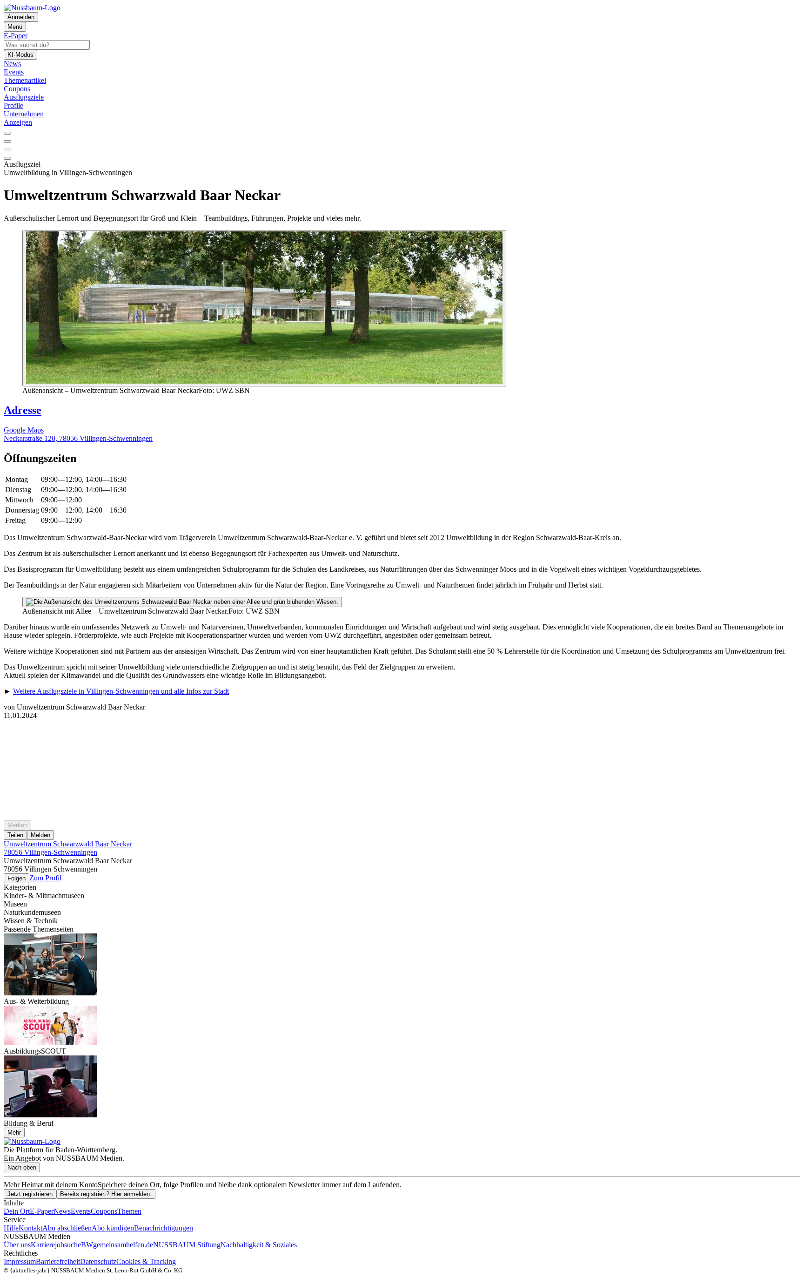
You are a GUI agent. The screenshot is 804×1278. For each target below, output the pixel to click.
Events (81, 1211)
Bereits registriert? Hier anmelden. (106, 1193)
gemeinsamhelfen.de (123, 1245)
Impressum (20, 1261)
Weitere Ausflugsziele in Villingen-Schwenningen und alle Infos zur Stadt (121, 691)
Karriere (43, 1245)
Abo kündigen (113, 1228)
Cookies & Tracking (146, 1261)
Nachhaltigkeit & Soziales (259, 1245)
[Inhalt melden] (7, 158)
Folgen (16, 878)
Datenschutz (98, 1261)
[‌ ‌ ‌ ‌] (402, 736)
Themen (129, 1211)
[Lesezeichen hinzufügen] (7, 150)
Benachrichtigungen (163, 1228)
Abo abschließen (67, 1228)
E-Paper (42, 1211)
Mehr (14, 1132)
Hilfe (11, 1228)
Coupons (104, 1211)
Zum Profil (45, 878)
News (62, 1211)
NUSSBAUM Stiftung (187, 1245)
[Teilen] (7, 141)
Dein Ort (17, 1211)
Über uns (17, 1245)
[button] (402, 458)
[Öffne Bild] (264, 308)
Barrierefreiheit (58, 1261)
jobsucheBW (74, 1245)
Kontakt (30, 1228)
